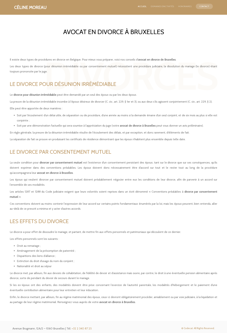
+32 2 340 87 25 (82, 328)
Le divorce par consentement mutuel (60, 152)
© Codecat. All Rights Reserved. (198, 328)
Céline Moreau (30, 7)
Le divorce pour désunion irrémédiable (63, 84)
